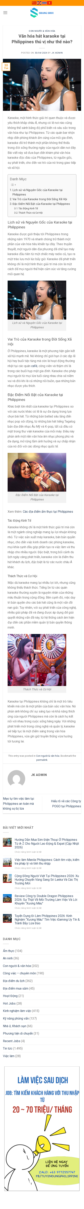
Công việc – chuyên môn (19, 973)
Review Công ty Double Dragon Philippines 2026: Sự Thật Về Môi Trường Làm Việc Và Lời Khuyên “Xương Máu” (46, 899)
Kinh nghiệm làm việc (17, 1011)
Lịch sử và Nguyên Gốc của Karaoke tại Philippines (38, 192)
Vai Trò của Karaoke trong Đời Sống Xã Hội (40, 199)
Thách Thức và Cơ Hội (31, 212)
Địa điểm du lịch (14, 981)
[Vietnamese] (49, 2)
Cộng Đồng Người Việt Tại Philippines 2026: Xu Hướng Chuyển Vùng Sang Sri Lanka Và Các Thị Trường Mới (47, 879)
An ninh (8, 958)
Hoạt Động (10, 996)
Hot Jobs (9, 1003)
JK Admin (57, 53)
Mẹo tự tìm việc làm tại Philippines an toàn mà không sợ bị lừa (18, 803)
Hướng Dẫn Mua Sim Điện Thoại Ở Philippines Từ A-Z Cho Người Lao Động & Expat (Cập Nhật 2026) (47, 843)
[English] (39, 2)
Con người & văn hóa (42, 31)
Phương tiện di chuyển (18, 1033)
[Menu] (5, 12)
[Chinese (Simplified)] (34, 2)
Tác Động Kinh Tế (28, 208)
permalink (41, 759)
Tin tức (7, 1048)
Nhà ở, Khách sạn (14, 1026)
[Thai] (44, 2)
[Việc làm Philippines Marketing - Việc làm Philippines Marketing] (42, 13)
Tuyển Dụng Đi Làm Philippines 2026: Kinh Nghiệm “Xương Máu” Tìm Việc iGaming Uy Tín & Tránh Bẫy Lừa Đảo (47, 919)
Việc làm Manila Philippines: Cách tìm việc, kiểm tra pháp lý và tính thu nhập (47, 861)
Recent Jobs (11, 1041)
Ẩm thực (8, 951)
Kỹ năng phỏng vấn (16, 1018)
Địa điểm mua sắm (15, 988)
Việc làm (8, 1056)
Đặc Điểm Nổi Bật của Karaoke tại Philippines (41, 204)
